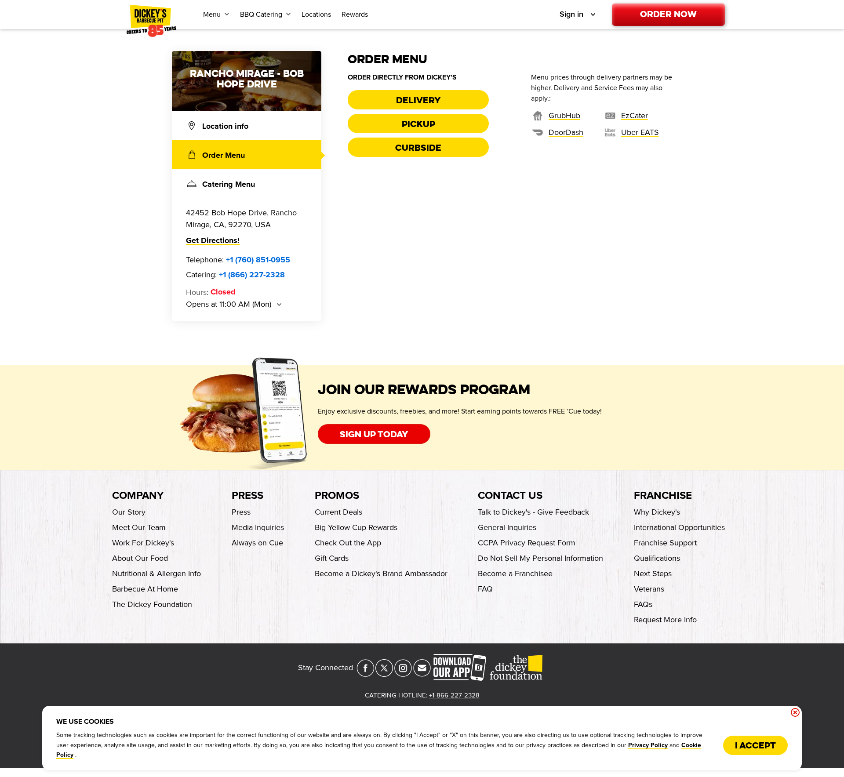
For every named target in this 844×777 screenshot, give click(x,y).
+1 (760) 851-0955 (258, 260)
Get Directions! (213, 241)
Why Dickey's (657, 512)
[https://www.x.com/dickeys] (384, 674)
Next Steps (653, 573)
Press (247, 495)
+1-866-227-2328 (454, 695)
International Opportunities (679, 527)
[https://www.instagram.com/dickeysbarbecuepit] (403, 674)
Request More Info (665, 620)
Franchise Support (665, 543)
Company (138, 495)
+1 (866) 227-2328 (252, 275)
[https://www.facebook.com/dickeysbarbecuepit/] (365, 674)
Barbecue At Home (145, 589)
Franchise (663, 495)
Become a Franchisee (515, 573)
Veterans (649, 589)
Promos (337, 495)
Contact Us (510, 495)
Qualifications (657, 558)
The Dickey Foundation (152, 604)
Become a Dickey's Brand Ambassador (381, 573)
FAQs (643, 604)
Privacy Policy (648, 745)
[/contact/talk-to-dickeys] (422, 674)
